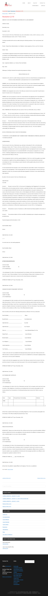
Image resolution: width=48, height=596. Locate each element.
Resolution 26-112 (7, 504)
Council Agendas (6, 522)
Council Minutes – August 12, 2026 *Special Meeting (15, 498)
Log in (39, 593)
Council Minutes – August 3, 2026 (11, 501)
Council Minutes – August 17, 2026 (11, 496)
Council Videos (5, 524)
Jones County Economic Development (16, 583)
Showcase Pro (19, 593)
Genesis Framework (27, 593)
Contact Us (5, 514)
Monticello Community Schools (18, 567)
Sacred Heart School (18, 569)
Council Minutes (6, 519)
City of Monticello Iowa (8, 4)
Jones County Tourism (18, 580)
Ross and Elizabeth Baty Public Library (18, 574)
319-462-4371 (5, 548)
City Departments (6, 517)
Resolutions (5, 13)
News (4, 532)
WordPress (34, 593)
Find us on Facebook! (6, 577)
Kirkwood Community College (18, 571)
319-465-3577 (8, 566)
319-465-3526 (5, 544)
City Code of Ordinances (7, 534)
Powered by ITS (35, 591)
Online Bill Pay (5, 529)
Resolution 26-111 (7, 506)
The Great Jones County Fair (17, 577)
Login (30, 591)
